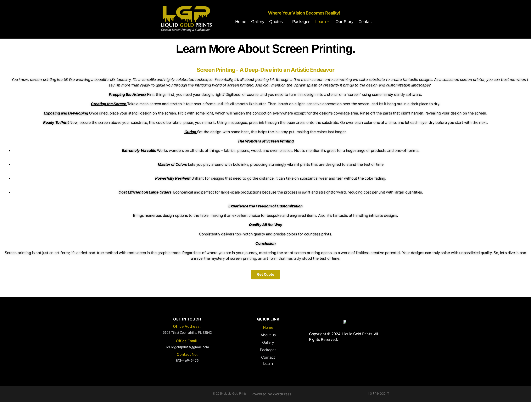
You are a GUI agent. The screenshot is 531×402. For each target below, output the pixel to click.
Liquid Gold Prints (235, 393)
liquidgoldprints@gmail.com (187, 347)
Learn (320, 21)
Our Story (344, 21)
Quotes (276, 21)
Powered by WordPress (271, 394)
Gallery (257, 21)
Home (240, 21)
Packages (301, 21)
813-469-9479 (187, 361)
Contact (365, 21)
